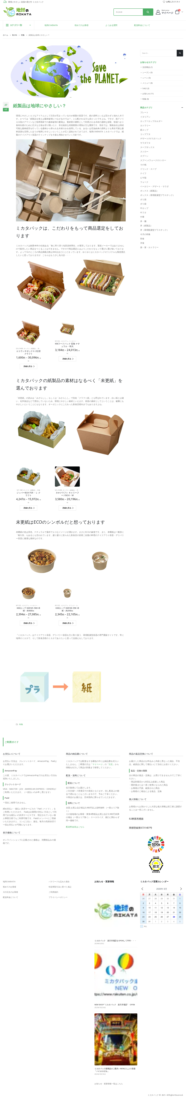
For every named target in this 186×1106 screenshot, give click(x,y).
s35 (58, 341)
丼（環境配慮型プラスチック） (154, 230)
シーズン (146, 72)
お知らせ (146, 93)
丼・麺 (143, 221)
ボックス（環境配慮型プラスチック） (157, 195)
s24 (17, 348)
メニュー (146, 83)
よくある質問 (111, 25)
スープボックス (147, 147)
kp (56, 341)
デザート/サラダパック (150, 138)
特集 (21, 724)
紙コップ (144, 129)
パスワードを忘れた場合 (59, 881)
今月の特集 (145, 234)
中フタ (143, 212)
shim (21, 348)
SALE (144, 88)
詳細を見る (28, 366)
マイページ (97, 764)
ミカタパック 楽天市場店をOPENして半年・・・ (115, 940)
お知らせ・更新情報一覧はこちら (108, 1083)
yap (21, 490)
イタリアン (64, 341)
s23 (56, 490)
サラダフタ (145, 142)
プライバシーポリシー (58, 897)
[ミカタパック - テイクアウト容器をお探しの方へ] (17, 12)
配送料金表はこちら (75, 826)
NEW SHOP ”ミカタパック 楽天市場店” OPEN (114, 1004)
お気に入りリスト (173, 1)
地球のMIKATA (51, 25)
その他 (143, 164)
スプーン (144, 156)
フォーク (144, 182)
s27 (18, 490)
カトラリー (145, 125)
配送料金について (142, 25)
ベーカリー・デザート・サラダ (79, 341)
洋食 (38, 490)
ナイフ (143, 173)
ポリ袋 (143, 199)
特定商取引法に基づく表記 (60, 886)
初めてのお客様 (81, 25)
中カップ (144, 208)
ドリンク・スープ (75, 605)
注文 (111, 764)
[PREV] (142, 889)
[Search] (148, 12)
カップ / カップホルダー (151, 121)
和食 (39, 348)
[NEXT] (181, 889)
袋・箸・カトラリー (149, 247)
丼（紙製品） (146, 225)
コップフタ (145, 134)
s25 (19, 605)
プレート (144, 112)
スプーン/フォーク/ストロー (153, 160)
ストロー (144, 151)
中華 (78, 490)
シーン (145, 77)
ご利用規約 (53, 892)
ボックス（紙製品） (30, 348)
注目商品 (146, 67)
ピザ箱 (143, 177)
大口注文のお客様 (10, 892)
